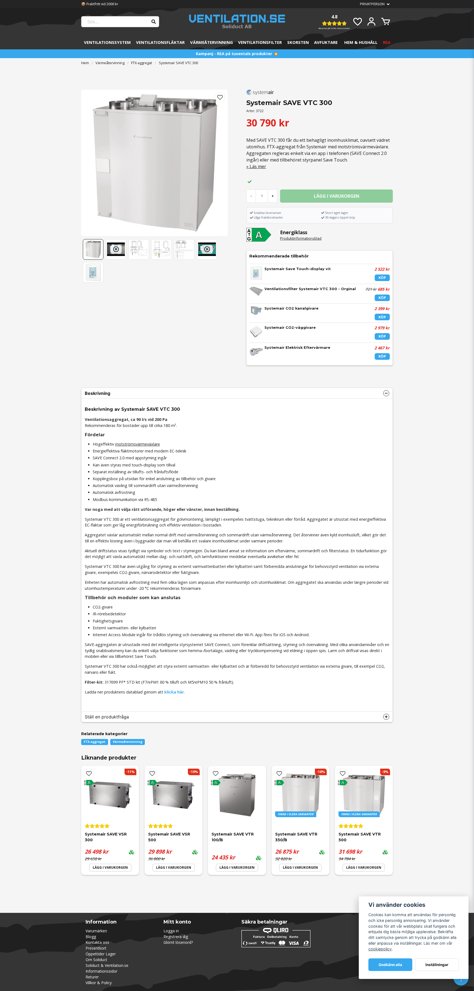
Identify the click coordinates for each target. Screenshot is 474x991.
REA (386, 42)
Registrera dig (175, 936)
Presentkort (96, 948)
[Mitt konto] (371, 21)
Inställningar (436, 964)
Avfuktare (326, 42)
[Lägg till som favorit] (357, 21)
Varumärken (96, 930)
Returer (92, 976)
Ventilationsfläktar (160, 42)
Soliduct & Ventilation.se (107, 965)
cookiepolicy (380, 949)
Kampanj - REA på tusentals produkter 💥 (237, 53)
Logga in (171, 930)
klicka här (174, 692)
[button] (220, 97)
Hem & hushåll (360, 42)
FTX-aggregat (141, 62)
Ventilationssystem (107, 42)
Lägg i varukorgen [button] (300, 867)
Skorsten (298, 42)
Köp (382, 277)
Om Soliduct (96, 959)
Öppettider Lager (101, 953)
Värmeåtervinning (211, 42)
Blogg (91, 936)
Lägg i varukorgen (110, 867)
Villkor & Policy (99, 982)
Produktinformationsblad (300, 238)
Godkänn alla (390, 964)
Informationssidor (101, 971)
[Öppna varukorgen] (386, 21)
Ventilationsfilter (260, 42)
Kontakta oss (97, 942)
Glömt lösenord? (178, 942)
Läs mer (258, 166)
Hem (85, 62)
